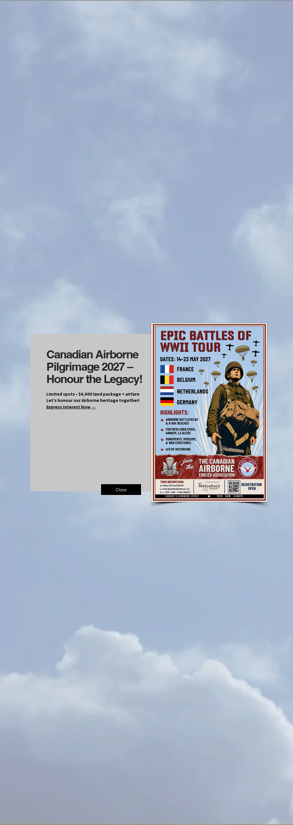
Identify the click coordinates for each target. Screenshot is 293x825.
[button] (121, 489)
